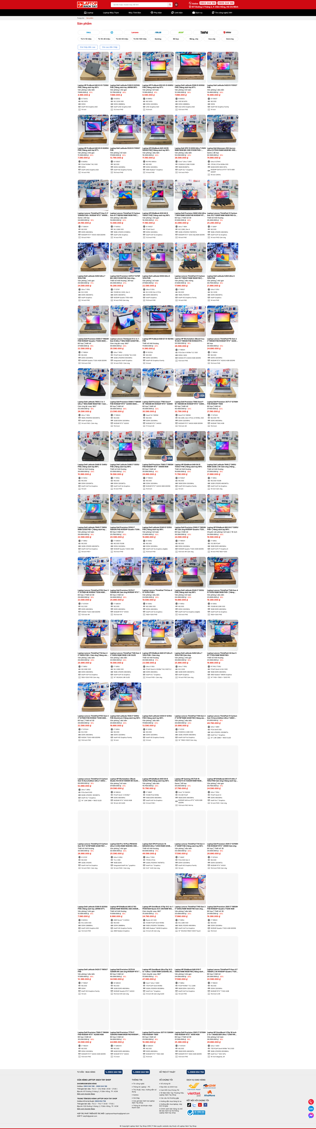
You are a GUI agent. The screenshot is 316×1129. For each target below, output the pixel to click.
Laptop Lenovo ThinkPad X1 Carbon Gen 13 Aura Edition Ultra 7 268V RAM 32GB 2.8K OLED (222, 717)
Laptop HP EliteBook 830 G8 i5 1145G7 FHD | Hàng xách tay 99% (156, 214)
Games (135, 1095)
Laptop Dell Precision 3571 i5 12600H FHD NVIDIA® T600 (157, 1033)
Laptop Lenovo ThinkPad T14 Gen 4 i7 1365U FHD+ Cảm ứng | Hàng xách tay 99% (93, 654)
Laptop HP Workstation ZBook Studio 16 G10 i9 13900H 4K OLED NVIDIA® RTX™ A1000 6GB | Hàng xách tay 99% (124, 780)
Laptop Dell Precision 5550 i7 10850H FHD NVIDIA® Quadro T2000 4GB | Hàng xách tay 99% (125, 528)
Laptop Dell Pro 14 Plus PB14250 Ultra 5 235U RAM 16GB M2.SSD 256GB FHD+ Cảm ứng (123, 845)
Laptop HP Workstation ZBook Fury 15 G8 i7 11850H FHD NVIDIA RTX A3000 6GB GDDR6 (189, 340)
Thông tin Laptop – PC (141, 1087)
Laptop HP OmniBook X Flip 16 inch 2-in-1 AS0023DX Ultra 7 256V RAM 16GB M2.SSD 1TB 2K (222, 1033)
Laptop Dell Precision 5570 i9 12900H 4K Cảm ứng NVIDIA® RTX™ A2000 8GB (124, 970)
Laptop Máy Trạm (111, 12)
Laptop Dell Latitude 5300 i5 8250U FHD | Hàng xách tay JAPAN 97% (92, 908)
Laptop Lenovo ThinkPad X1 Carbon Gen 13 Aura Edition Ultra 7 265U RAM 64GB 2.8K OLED (93, 780)
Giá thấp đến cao (87, 47)
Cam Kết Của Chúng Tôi (170, 1090)
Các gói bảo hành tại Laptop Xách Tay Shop (143, 1102)
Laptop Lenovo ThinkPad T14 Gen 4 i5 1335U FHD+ (157, 591)
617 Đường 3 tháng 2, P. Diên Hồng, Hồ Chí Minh (214, 7)
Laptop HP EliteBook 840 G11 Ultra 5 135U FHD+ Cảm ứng (157, 654)
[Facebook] (205, 1105)
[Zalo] (194, 1105)
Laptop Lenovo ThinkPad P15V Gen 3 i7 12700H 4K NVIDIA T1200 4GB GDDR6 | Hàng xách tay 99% (93, 591)
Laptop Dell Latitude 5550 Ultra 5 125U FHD (156, 277)
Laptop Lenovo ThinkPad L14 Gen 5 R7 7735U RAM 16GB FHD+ (222, 654)
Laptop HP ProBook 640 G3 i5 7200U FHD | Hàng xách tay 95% (93, 86)
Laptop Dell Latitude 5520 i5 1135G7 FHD (125, 149)
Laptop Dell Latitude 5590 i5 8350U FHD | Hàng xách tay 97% (189, 86)
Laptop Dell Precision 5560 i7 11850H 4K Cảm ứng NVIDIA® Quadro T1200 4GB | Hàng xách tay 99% (190, 528)
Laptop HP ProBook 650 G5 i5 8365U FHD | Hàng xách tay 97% (157, 86)
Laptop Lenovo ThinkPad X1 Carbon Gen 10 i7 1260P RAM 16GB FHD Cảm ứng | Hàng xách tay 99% (222, 214)
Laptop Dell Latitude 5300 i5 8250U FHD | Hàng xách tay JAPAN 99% (125, 86)
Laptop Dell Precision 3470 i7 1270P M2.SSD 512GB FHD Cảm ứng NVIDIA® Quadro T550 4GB (125, 277)
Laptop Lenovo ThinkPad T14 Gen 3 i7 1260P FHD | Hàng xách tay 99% (189, 845)
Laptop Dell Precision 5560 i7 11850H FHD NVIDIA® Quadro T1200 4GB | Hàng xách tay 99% (93, 340)
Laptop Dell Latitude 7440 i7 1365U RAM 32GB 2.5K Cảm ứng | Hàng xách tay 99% (221, 466)
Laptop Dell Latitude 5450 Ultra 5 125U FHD (221, 277)
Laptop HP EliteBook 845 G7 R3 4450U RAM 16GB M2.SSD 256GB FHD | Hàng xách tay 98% (124, 908)
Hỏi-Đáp (136, 1098)
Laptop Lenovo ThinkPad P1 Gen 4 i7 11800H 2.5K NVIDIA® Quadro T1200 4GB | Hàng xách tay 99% (222, 970)
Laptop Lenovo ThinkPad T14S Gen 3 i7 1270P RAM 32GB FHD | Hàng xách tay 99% (190, 717)
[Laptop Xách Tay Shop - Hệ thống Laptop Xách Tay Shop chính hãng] (87, 4)
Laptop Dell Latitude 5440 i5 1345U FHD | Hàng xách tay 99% (92, 466)
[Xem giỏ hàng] (176, 4)
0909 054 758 (196, 1072)
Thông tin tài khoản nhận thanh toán (142, 1107)
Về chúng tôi (165, 1084)
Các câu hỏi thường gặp (170, 1098)
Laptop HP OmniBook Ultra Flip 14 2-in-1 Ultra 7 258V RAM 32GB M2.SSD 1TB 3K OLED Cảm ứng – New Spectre (157, 970)
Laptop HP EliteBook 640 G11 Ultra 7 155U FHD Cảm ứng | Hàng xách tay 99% (222, 780)
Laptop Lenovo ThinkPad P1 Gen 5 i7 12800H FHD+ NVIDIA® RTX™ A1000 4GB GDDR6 (93, 214)
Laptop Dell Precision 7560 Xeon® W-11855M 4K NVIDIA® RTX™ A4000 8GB (190, 403)
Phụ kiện (158, 12)
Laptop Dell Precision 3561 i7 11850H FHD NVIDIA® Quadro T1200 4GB (222, 908)
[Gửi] (170, 4)
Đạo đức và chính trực (169, 1087)
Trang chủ (80, 18)
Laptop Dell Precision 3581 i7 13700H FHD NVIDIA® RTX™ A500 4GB (190, 1033)
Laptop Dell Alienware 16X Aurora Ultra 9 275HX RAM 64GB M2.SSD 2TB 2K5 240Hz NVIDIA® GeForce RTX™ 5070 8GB (221, 149)
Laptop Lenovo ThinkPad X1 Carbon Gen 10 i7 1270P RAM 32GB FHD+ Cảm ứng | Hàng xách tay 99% (93, 845)
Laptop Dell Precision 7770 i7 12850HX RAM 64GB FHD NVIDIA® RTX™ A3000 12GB (124, 1033)
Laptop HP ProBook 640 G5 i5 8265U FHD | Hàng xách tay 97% (93, 149)
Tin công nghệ (138, 1084)
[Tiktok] (189, 1105)
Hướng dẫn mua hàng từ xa (171, 1101)
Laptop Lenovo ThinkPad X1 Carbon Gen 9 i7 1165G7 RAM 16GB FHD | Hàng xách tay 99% (190, 277)
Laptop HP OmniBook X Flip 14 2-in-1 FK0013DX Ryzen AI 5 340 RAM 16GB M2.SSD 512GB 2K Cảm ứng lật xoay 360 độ (157, 908)
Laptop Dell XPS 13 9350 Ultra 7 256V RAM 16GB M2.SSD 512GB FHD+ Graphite (190, 149)
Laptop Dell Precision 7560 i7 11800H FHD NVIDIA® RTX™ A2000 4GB (93, 1033)
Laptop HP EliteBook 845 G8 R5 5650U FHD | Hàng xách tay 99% (155, 149)
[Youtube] (200, 1105)
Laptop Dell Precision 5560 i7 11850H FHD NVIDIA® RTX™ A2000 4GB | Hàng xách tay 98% (125, 403)
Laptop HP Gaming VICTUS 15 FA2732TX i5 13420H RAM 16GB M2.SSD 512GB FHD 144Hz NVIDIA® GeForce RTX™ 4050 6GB (189, 780)
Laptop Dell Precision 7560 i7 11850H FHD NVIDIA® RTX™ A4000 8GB (157, 466)
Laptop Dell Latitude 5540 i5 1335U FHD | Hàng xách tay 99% (157, 528)
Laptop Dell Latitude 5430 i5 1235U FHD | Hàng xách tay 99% (157, 717)
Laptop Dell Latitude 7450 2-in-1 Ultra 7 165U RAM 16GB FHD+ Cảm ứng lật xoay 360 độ (92, 403)
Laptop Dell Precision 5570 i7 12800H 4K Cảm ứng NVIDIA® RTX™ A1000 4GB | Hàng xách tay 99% (124, 591)
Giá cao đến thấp (110, 47)
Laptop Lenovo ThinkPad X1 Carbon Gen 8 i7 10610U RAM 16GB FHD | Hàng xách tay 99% (125, 214)
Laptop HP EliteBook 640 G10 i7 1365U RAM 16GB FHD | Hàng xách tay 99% (189, 970)
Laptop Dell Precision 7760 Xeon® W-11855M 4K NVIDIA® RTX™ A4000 (157, 403)
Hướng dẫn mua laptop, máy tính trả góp (170, 1105)
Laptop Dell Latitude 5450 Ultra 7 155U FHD (91, 277)
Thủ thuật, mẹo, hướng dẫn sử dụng (144, 1091)
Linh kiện (179, 12)
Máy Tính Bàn (135, 12)
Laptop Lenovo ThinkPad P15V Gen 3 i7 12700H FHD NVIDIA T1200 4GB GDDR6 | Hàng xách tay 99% (93, 717)
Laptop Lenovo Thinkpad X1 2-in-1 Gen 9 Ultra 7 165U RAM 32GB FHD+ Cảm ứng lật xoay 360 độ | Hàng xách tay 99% (125, 340)
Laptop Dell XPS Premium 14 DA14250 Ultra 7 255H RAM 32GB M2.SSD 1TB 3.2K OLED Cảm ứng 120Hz (156, 845)
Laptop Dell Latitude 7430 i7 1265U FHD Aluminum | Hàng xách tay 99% (125, 717)
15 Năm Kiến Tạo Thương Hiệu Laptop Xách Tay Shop (171, 1094)
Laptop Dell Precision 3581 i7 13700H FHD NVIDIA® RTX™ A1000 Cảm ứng (222, 845)
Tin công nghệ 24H (223, 12)
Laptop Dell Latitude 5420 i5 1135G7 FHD (222, 86)
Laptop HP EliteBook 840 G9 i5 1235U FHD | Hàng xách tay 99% (155, 780)
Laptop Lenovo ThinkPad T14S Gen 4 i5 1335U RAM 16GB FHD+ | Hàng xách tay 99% (222, 591)
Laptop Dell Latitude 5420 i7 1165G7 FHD (93, 970)
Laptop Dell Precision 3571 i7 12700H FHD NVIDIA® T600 (222, 403)
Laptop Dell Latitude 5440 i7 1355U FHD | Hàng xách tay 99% (124, 466)
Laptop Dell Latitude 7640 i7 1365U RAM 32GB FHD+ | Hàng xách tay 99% (92, 528)
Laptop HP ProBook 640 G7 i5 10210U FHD (158, 340)
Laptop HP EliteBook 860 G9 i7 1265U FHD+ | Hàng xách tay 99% (222, 528)
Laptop (90, 12)
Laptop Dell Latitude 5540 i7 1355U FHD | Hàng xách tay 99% (189, 591)
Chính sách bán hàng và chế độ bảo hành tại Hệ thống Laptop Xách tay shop (170, 1111)
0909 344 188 (226, 3)
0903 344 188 (208, 3)
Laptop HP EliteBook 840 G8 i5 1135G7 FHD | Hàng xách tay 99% (188, 466)
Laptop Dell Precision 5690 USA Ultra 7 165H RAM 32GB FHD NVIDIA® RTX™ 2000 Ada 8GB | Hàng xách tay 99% (190, 214)
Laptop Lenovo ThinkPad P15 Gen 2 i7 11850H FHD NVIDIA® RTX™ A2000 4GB (222, 340)
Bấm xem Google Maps (86, 1094)
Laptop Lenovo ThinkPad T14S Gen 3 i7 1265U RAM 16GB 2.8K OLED (125, 654)
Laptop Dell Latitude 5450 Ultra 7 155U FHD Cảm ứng (188, 654)
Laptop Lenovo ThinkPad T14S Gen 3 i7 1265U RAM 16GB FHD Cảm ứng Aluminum (190, 908)
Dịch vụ (199, 12)
